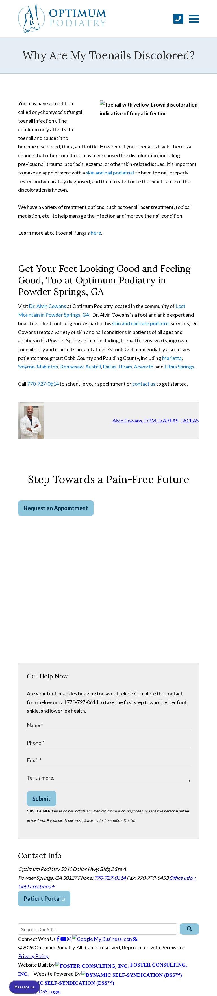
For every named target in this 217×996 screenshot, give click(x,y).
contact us (143, 384)
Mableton (47, 366)
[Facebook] (58, 939)
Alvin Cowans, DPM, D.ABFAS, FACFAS (155, 420)
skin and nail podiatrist (110, 172)
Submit (41, 798)
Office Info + (182, 878)
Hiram (125, 366)
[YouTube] (63, 939)
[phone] (178, 19)
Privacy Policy (33, 956)
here (96, 233)
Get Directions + (36, 886)
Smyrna (26, 366)
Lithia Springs (179, 366)
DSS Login (49, 991)
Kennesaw (71, 366)
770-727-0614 (43, 384)
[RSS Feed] (135, 939)
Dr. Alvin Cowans (47, 306)
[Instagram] (69, 939)
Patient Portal (43, 898)
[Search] (189, 929)
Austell (93, 366)
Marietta (172, 358)
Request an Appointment (56, 508)
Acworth (143, 366)
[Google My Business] (102, 939)
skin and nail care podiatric (141, 323)
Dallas (109, 366)
